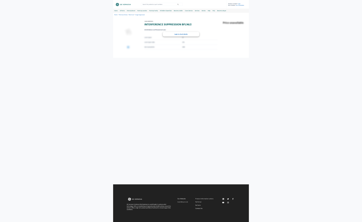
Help (209, 10)
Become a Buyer (221, 10)
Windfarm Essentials (166, 10)
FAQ (214, 10)
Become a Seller (178, 10)
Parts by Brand (131, 10)
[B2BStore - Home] (123, 5)
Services (197, 10)
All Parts (122, 10)
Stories (204, 10)
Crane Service (189, 10)
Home (116, 10)
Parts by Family (153, 10)
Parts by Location (142, 10)
